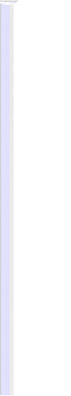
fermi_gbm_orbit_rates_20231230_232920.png (5, 17)
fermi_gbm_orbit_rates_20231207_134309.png (5, 312)
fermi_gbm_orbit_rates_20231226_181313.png (5, 70)
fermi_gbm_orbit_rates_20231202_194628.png (5, 372)
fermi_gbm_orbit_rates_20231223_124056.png (5, 111)
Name (5, 2)
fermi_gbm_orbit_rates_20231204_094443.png (5, 352)
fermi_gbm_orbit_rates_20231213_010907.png (5, 243)
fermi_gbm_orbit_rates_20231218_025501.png (5, 179)
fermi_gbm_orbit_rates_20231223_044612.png (5, 115)
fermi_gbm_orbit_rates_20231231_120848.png (5, 10)
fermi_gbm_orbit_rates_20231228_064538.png (5, 51)
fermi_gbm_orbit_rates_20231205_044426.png (5, 342)
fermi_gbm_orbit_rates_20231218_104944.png (5, 175)
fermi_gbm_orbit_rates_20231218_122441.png (5, 174)
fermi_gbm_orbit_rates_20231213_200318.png (5, 233)
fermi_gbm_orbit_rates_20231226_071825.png (5, 76)
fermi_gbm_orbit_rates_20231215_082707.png (5, 214)
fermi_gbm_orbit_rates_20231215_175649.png (5, 209)
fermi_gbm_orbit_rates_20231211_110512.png (5, 263)
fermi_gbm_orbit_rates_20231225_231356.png (5, 80)
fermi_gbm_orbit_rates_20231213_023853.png (5, 242)
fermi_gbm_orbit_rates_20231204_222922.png (5, 345)
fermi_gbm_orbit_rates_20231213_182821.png (5, 234)
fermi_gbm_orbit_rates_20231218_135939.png (5, 173)
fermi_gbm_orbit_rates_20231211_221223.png (5, 257)
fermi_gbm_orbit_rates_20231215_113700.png (5, 212)
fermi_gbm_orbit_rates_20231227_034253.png (5, 65)
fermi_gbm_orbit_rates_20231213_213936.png (5, 232)
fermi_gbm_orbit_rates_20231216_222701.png (5, 194)
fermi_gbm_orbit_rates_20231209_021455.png (5, 293)
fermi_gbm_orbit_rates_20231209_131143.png (5, 287)
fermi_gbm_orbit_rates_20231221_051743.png (5, 140)
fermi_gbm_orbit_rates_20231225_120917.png (5, 86)
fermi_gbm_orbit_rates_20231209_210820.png (5, 283)
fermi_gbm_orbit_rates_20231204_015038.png (5, 356)
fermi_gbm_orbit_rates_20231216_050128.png (5, 203)
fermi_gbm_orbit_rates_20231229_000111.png (5, 42)
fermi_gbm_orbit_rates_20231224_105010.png (5, 99)
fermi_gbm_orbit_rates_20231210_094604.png (5, 276)
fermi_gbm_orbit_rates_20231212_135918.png (5, 249)
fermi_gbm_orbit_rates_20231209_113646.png (5, 288)
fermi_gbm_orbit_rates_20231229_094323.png (5, 37)
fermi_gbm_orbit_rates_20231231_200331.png (5, 6)
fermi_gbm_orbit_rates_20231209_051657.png (5, 291)
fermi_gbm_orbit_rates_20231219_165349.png (5, 159)
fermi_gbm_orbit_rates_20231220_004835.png (5, 155)
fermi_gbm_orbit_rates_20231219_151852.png (5, 160)
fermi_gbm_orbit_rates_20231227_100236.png (5, 62)
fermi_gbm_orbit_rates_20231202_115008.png (5, 376)
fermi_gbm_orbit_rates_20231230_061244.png (5, 26)
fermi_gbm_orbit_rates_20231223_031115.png (5, 116)
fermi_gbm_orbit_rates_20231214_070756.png (5, 227)
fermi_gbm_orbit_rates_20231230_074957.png (5, 25)
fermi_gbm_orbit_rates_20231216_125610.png (5, 199)
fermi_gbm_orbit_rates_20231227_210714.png (5, 56)
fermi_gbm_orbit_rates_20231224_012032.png (5, 104)
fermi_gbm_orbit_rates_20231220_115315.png (5, 149)
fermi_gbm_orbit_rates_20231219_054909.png (5, 165)
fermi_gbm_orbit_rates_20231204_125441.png (5, 350)
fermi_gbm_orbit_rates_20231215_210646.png (5, 207)
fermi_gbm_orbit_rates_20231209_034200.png (5, 292)
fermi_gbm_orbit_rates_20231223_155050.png (5, 109)
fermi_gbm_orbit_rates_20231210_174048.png (5, 272)
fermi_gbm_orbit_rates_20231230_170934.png (5, 20)
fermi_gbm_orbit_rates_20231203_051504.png (5, 367)
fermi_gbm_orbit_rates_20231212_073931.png (5, 252)
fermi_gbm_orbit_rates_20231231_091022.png (5, 12)
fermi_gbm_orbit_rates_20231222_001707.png (5, 130)
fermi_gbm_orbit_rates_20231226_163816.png (5, 71)
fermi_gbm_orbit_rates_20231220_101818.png (5, 150)
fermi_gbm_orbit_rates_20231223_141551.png (5, 110)
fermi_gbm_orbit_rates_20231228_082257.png (5, 50)
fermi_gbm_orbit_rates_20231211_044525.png (5, 266)
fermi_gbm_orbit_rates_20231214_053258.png (5, 228)
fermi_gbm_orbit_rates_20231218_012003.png (5, 180)
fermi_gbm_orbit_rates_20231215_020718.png (5, 217)
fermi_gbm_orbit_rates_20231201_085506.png (5, 390)
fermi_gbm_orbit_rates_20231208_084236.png (5, 302)
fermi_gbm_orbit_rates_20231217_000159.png (5, 193)
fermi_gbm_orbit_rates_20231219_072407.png (5, 164)
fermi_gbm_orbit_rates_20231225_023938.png (5, 91)
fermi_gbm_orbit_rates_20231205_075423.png (5, 340)
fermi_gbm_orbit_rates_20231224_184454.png (5, 95)
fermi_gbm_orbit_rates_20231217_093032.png (5, 188)
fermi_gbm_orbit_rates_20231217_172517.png (5, 184)
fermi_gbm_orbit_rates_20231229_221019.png (5, 30)
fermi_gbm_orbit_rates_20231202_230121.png (5, 370)
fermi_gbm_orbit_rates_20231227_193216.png (5, 57)
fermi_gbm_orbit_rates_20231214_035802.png (5, 229)
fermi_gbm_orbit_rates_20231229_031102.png (5, 40)
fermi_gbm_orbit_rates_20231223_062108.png (5, 114)
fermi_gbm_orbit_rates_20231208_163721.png (5, 298)
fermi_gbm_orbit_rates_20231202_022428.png (5, 381)
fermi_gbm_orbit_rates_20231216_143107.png (5, 198)
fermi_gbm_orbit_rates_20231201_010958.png (5, 394)
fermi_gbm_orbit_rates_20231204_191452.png (5, 347)
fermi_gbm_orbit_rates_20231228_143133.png (5, 47)
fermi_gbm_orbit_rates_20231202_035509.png (5, 380)
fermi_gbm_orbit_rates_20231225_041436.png (5, 90)
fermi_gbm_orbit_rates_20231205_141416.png (5, 337)
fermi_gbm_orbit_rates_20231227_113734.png (5, 61)
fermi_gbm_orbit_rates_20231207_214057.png (5, 308)
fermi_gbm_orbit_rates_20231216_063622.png (5, 202)
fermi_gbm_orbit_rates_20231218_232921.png (5, 168)
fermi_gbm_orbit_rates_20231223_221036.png (5, 106)
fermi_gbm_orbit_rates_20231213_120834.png (5, 237)
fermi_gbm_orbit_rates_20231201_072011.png (5, 391)
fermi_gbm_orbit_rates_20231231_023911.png (5, 15)
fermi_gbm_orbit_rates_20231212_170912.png (5, 247)
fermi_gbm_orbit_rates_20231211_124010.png (5, 262)
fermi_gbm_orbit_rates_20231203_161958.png (5, 361)
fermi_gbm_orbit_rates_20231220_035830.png (5, 153)
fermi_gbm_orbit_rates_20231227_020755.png (5, 66)
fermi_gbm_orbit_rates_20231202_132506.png (5, 375)
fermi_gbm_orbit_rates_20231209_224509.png (5, 282)
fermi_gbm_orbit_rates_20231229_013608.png (5, 41)
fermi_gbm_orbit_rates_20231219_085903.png (5, 163)
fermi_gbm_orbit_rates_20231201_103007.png (5, 389)
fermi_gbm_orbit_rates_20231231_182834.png (5, 7)
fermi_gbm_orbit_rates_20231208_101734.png (5, 301)
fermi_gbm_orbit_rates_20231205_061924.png (5, 341)
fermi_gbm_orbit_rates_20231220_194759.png (5, 145)
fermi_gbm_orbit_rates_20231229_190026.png (5, 32)
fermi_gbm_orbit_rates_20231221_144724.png (5, 135)
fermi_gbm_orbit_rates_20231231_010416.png (5, 16)
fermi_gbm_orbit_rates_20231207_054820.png (5, 316)
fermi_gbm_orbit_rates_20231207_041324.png (5, 317)
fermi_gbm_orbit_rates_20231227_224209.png (5, 55)
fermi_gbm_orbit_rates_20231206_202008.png (5, 321)
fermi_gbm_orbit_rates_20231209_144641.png (5, 286)
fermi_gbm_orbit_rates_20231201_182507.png (5, 385)
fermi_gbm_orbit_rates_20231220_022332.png (5, 154)
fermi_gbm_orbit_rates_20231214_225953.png (5, 219)
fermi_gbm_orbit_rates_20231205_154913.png (5, 336)
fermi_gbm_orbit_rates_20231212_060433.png (5, 253)
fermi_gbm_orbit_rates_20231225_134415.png (5, 85)
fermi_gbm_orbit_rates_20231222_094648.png (5, 125)
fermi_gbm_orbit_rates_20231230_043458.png (5, 27)
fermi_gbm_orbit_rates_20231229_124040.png (5, 35)
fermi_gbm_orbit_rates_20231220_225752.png (5, 143)
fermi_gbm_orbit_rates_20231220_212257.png (5, 144)
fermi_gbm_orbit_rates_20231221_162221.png (5, 134)
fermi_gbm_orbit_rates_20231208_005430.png (5, 306)
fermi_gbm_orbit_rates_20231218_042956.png (5, 178)
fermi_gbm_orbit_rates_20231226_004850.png (5, 79)
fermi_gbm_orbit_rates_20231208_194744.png (5, 296)
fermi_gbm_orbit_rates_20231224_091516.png (5, 100)
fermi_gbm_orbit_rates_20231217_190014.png (5, 183)
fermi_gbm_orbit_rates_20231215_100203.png (5, 213)
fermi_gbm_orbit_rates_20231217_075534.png (5, 189)
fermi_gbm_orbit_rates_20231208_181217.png (5, 297)
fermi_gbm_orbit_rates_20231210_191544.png (5, 271)
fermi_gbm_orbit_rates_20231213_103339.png (5, 238)
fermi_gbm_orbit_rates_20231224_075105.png (5, 101)
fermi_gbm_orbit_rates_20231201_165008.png (5, 386)
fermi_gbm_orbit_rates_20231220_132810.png (5, 148)
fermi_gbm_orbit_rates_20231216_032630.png (5, 204)
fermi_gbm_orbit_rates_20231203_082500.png (5, 365)
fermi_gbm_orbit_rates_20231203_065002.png (5, 366)
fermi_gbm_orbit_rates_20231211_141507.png (5, 261)
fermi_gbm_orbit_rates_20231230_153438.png (5, 21)
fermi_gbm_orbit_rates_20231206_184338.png (5, 322)
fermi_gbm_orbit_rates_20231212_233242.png (5, 244)
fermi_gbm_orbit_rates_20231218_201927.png (5, 170)
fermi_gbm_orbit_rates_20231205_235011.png (5, 332)
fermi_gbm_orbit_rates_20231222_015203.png (5, 129)
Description (15, 2)
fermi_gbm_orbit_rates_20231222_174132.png (5, 121)
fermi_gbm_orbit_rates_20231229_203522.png (5, 31)
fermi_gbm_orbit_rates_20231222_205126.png (5, 119)
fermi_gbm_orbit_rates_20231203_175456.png (5, 360)
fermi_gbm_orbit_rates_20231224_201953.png (5, 94)
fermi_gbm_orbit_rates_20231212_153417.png (5, 248)
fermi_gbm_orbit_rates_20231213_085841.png (5, 239)
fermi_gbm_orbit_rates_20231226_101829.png (5, 74)
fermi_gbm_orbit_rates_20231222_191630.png (5, 120)
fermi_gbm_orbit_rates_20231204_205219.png (5, 346)
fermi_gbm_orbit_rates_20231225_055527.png (5, 89)
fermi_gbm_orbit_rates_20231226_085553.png (5, 75)
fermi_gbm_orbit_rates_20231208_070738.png (5, 303)
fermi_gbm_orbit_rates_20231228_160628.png (5, 46)
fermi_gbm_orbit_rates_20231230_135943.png (5, 22)
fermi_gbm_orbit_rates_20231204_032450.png (5, 355)
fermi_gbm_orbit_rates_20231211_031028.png (5, 267)
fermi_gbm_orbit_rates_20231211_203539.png (5, 258)
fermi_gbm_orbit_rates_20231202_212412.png (5, 371)
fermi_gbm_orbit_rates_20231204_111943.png (5, 351)
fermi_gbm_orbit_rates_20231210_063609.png (5, 278)
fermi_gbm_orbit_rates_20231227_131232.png (5, 60)
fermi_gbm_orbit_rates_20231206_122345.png (5, 325)
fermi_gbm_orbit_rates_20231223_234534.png (5, 105)
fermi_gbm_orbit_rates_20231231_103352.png (5, 11)
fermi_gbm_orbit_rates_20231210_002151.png (5, 281)
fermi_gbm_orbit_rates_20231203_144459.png (5, 362)
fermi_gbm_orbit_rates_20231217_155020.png (5, 185)
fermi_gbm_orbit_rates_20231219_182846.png (5, 158)
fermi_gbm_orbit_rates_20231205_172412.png (5, 335)
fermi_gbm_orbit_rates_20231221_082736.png (5, 138)
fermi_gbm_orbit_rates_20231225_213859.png (5, 81)
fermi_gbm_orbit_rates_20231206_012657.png (5, 331)
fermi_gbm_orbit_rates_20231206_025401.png (5, 330)
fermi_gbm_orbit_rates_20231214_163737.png (5, 222)
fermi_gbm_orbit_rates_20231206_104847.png (5, 326)
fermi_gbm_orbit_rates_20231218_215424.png (5, 169)
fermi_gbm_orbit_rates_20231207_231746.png (5, 307)
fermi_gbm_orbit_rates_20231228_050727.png (5, 52)
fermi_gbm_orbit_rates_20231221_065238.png (5, 139)
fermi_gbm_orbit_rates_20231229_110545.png (5, 36)
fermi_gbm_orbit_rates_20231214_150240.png (5, 223)
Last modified (11, 2)
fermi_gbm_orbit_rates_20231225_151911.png (5, 84)
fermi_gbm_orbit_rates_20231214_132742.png (5, 224)
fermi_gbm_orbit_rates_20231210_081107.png (5, 277)
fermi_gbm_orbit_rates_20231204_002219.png (5, 357)
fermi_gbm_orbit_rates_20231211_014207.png (5, 268)
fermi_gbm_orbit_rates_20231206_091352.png (5, 327)
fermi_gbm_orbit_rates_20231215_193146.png (5, 208)
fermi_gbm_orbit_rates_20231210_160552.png (5, 273)
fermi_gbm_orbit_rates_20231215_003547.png (5, 218)
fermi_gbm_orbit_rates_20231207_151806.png (5, 311)
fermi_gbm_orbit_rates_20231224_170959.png (5, 96)
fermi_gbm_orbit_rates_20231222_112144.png (5, 124)
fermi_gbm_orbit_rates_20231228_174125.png (5, 45)
